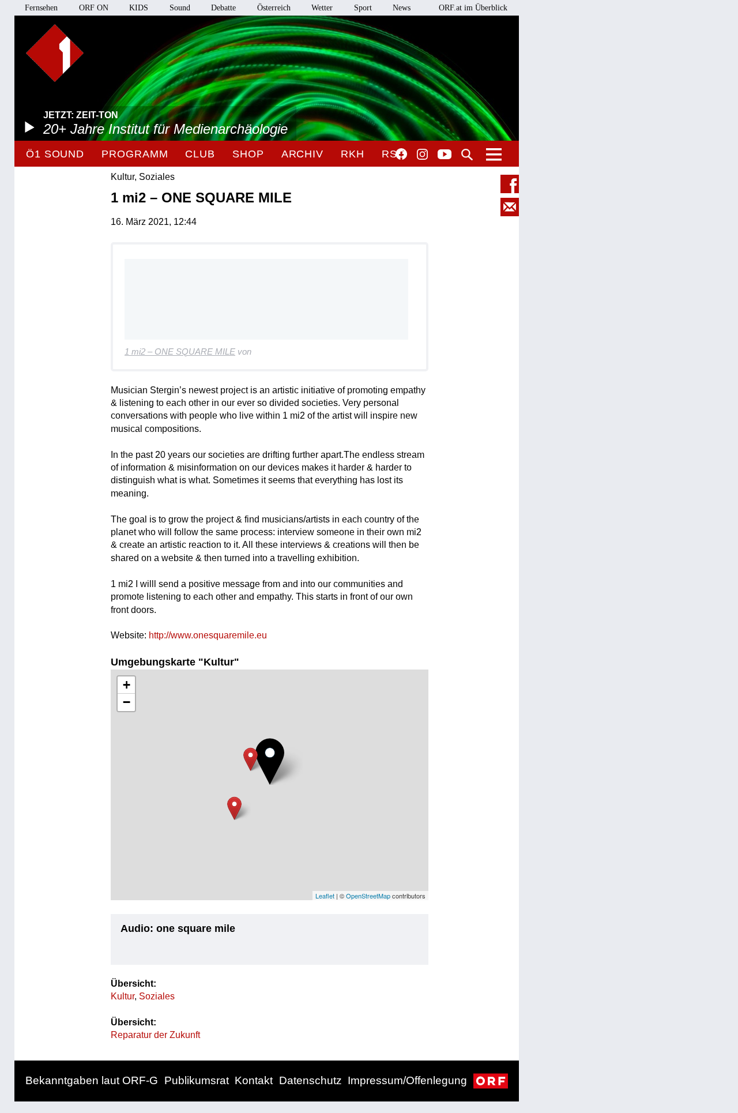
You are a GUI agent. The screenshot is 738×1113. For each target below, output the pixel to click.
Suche (467, 154)
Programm (134, 154)
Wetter (322, 7)
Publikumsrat (196, 1080)
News (402, 7)
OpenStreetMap (368, 895)
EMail (509, 207)
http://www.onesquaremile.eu (208, 635)
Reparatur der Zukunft (155, 1035)
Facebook (401, 154)
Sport (363, 7)
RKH (352, 154)
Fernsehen (41, 7)
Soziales (157, 996)
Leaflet (324, 895)
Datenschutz (310, 1080)
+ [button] (126, 685)
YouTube (444, 155)
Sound (180, 7)
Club (200, 154)
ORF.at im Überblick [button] (473, 7)
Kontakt (254, 1080)
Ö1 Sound (55, 154)
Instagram (422, 154)
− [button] (126, 702)
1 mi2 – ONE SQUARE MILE (180, 351)
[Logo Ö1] (55, 53)
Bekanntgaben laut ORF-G (91, 1080)
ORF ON (93, 7)
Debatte (223, 7)
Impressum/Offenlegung (407, 1080)
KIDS (138, 7)
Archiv (302, 154)
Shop (248, 154)
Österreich (274, 7)
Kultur (122, 996)
